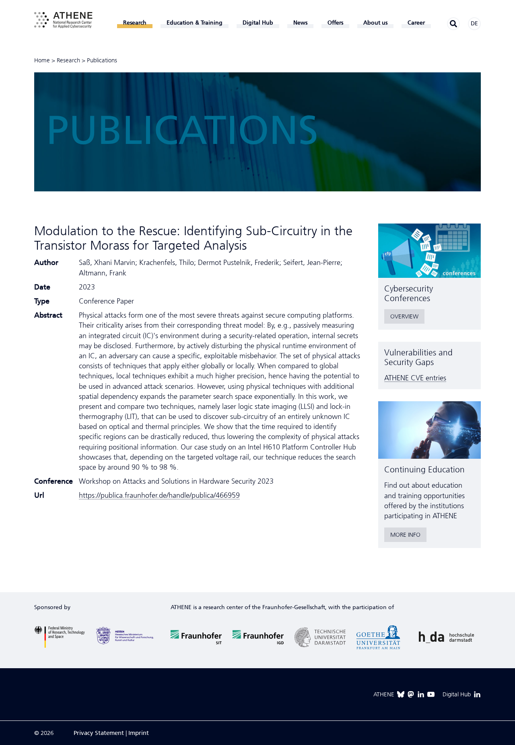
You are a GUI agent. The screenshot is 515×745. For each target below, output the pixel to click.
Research (68, 60)
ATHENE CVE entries (415, 378)
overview (404, 316)
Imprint (138, 733)
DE (474, 23)
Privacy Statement (99, 733)
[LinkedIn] (420, 694)
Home (42, 60)
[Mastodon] (410, 694)
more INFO (405, 534)
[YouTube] (431, 694)
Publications (102, 60)
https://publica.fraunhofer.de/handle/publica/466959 (159, 495)
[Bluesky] (400, 694)
